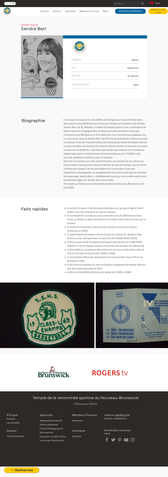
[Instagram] (132, 440)
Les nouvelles (13, 422)
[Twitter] (113, 440)
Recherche (77, 420)
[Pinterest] (119, 440)
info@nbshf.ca (120, 418)
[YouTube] (126, 440)
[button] (70, 11)
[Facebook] (107, 440)
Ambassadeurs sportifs (51, 420)
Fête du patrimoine (49, 424)
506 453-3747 (122, 415)
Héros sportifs (47, 432)
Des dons (76, 436)
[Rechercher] (142, 3)
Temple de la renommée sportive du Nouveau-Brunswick (86, 398)
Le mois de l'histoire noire (52, 440)
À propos (10, 419)
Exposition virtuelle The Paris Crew (53, 436)
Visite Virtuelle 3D (15, 436)
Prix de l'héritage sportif (51, 428)
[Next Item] (163, 315)
